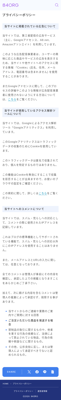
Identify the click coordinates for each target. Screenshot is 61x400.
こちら (12, 99)
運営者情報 (42, 391)
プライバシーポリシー (24, 391)
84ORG (10, 5)
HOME (5, 384)
